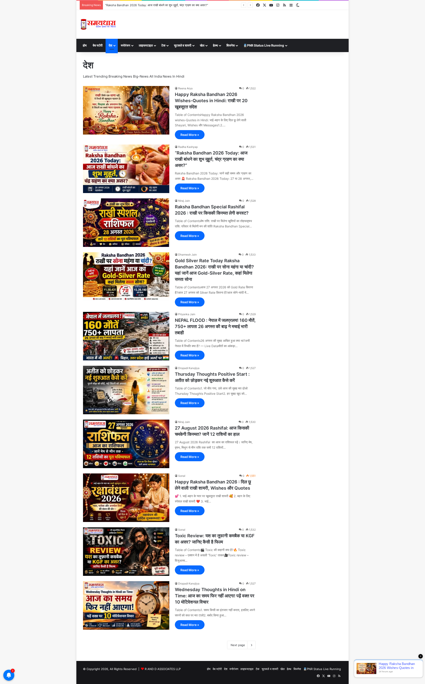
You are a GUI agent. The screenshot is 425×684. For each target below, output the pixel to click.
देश (110, 45)
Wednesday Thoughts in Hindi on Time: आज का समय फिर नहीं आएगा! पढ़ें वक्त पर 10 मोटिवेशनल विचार (214, 596)
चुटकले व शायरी (182, 45)
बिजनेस (230, 45)
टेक (163, 45)
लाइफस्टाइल (146, 45)
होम (85, 45)
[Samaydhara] (98, 24)
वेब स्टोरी (97, 45)
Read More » (189, 135)
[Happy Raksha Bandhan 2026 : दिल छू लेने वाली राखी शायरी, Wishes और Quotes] (126, 497)
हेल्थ (215, 45)
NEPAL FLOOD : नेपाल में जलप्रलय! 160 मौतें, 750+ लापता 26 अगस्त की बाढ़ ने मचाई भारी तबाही (215, 326)
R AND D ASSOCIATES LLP (163, 669)
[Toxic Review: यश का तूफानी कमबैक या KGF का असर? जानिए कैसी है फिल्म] (126, 551)
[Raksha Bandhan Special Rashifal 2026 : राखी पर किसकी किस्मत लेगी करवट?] (126, 222)
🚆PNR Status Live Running (263, 45)
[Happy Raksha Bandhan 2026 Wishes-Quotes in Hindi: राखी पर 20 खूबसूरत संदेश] (126, 110)
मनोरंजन (125, 45)
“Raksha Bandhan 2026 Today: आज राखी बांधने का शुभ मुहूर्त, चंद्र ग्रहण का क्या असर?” (211, 159)
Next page (238, 645)
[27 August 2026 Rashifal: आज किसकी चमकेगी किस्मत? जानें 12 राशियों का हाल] (126, 444)
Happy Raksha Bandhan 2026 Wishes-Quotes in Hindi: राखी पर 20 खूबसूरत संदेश (211, 100)
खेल (202, 45)
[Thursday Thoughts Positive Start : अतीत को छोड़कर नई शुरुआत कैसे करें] (126, 390)
